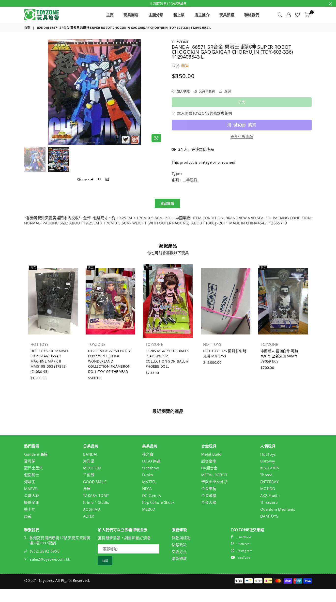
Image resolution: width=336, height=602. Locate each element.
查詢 (227, 91)
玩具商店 (130, 14)
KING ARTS (269, 467)
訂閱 (105, 561)
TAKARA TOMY (96, 495)
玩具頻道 (226, 14)
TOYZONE (180, 41)
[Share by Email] (107, 179)
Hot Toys (268, 454)
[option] (94, 92)
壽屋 (87, 488)
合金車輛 (208, 488)
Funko (147, 474)
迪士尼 (29, 509)
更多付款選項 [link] (241, 136)
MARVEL (31, 488)
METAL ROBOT (214, 474)
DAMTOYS (269, 516)
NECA (147, 488)
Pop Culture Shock (158, 502)
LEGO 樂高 (151, 461)
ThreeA (266, 474)
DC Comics (151, 495)
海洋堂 (88, 461)
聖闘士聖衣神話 (214, 481)
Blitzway (267, 461)
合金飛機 (208, 495)
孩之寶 (147, 454)
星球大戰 (31, 495)
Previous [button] (28, 92)
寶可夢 (29, 461)
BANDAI (90, 454)
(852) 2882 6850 (45, 551)
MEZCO (148, 509)
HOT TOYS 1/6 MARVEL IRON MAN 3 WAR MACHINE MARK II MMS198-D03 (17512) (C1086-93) (50, 361)
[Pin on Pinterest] (99, 179)
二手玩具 (190, 179)
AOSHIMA (92, 509)
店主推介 (202, 14)
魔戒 (28, 516)
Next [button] (160, 92)
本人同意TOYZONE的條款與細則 (204, 113)
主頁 (110, 14)
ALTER (88, 516)
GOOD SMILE (95, 481)
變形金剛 (31, 502)
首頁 (27, 28)
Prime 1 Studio (96, 502)
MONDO (267, 488)
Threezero (269, 502)
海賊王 (29, 481)
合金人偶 (208, 502)
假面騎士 (31, 474)
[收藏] (297, 14)
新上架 (179, 14)
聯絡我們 (251, 14)
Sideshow (150, 467)
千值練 (88, 474)
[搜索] (279, 14)
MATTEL (149, 481)
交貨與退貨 (206, 91)
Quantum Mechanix (277, 509)
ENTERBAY (269, 481)
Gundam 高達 (36, 454)
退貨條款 (179, 558)
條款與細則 (181, 537)
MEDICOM (92, 467)
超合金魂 (208, 461)
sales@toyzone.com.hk (50, 559)
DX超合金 (209, 467)
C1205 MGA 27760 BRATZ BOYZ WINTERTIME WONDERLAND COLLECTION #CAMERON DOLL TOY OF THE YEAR (109, 361)
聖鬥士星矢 (33, 467)
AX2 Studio (270, 495)
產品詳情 (167, 203)
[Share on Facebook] (92, 179)
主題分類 (156, 14)
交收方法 (179, 551)
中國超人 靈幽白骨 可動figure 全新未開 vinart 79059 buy (279, 356)
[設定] (289, 14)
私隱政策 (179, 544)
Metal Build (211, 454)
